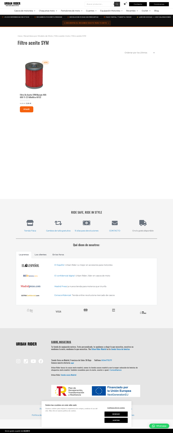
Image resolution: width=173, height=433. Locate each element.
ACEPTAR (116, 420)
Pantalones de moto (70, 11)
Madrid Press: (60, 286)
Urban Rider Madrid (98, 349)
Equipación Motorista (110, 11)
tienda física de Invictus (120, 349)
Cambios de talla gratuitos (58, 231)
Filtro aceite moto (62, 36)
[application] (34, 10)
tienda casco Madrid (68, 375)
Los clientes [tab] (40, 255)
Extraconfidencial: (62, 295)
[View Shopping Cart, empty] (124, 4)
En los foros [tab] (58, 255)
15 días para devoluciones (86, 231)
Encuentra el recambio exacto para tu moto (86, 23)
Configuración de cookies (116, 408)
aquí (72, 363)
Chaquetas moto (47, 11)
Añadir (26, 109)
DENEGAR (116, 414)
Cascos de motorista (23, 11)
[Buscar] (117, 4)
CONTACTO (114, 231)
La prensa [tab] (24, 255)
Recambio (131, 11)
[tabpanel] (86, 281)
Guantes (90, 11)
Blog (156, 11)
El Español (59, 265)
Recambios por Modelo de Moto (38, 36)
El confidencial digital (64, 276)
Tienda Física (30, 231)
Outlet (145, 11)
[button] (138, 4)
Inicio (20, 36)
